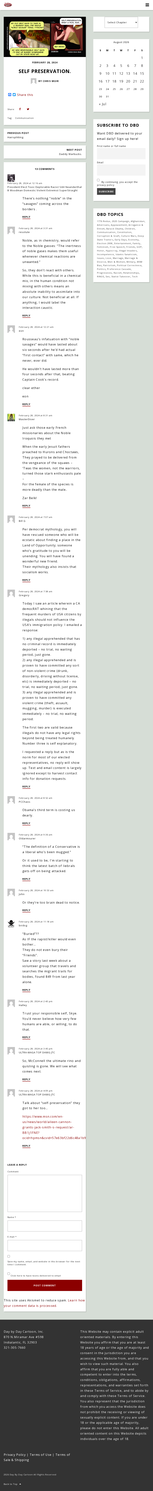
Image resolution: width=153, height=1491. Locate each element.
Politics (101, 269)
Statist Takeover (121, 276)
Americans (103, 224)
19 (121, 81)
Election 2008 (105, 243)
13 (128, 73)
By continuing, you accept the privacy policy (117, 183)
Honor (100, 250)
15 (142, 73)
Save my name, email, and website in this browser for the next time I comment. (43, 1263)
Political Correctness (129, 265)
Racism (118, 272)
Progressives (104, 272)
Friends (130, 246)
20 (128, 81)
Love (108, 258)
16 (101, 81)
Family (136, 243)
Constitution (124, 232)
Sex (108, 276)
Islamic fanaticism (126, 254)
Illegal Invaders (128, 250)
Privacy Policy (15, 1455)
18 (114, 81)
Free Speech (117, 246)
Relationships (131, 272)
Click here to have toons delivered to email (35, 1275)
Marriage (118, 258)
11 (114, 73)
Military (131, 261)
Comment (13, 1171)
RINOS (100, 276)
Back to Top (11, 1484)
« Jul (102, 104)
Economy (133, 239)
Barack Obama (114, 228)
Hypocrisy (111, 250)
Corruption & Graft (108, 235)
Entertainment (122, 243)
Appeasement (119, 224)
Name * (11, 1217)
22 (142, 81)
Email (100, 162)
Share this (25, 94)
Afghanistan (137, 221)
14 (135, 73)
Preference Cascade (119, 269)
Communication (24, 118)
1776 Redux (103, 221)
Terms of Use (40, 1455)
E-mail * (12, 1236)
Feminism (102, 246)
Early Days (121, 239)
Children (130, 228)
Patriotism (109, 265)
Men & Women (116, 261)
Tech (135, 276)
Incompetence (105, 254)
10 (107, 73)
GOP (139, 246)
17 (107, 81)
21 (135, 81)
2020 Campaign (120, 221)
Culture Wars (128, 235)
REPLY (26, 216)
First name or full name (111, 146)
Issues (100, 258)
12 (121, 73)
